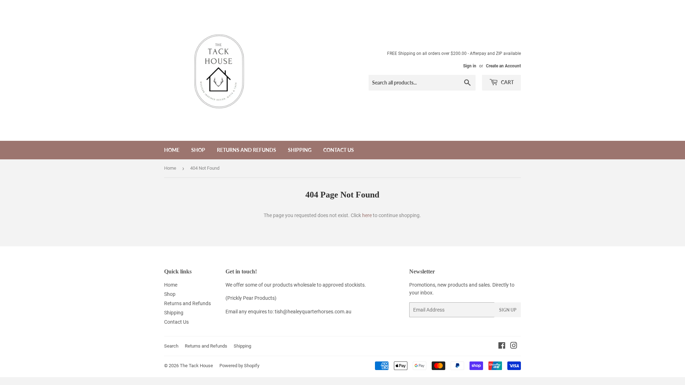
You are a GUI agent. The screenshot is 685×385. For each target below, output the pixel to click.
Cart (507, 82)
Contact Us (338, 150)
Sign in (469, 65)
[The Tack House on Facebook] (502, 346)
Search (171, 346)
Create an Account (503, 65)
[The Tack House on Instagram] (513, 346)
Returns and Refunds (246, 150)
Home (171, 150)
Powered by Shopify (239, 365)
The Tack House (196, 365)
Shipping (299, 150)
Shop (198, 150)
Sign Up (507, 310)
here (367, 215)
